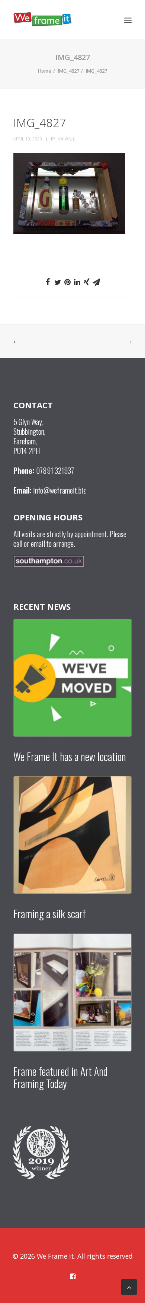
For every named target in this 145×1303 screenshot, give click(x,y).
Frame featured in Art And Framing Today (60, 1077)
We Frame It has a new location (69, 756)
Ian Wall (66, 139)
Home (44, 70)
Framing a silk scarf (49, 913)
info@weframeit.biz (59, 490)
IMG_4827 (68, 70)
